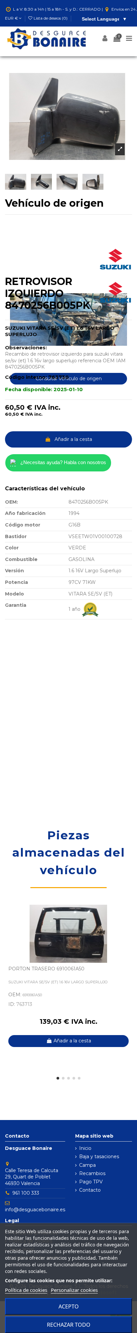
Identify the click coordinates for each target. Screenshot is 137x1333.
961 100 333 (25, 1193)
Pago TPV (91, 1182)
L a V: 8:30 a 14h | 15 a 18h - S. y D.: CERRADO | (58, 9)
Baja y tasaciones (99, 1156)
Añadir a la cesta (73, 439)
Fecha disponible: (28, 389)
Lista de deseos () (50, 18)
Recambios (92, 1173)
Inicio (85, 1148)
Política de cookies (26, 1290)
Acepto (69, 1306)
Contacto (90, 1190)
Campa (87, 1165)
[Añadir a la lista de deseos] (127, 915)
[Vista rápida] (127, 926)
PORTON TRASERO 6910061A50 (46, 969)
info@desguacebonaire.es (35, 1210)
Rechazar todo (68, 1324)
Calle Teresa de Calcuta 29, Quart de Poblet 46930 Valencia (31, 1176)
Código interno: (26, 377)
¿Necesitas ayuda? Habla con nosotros (63, 462)
